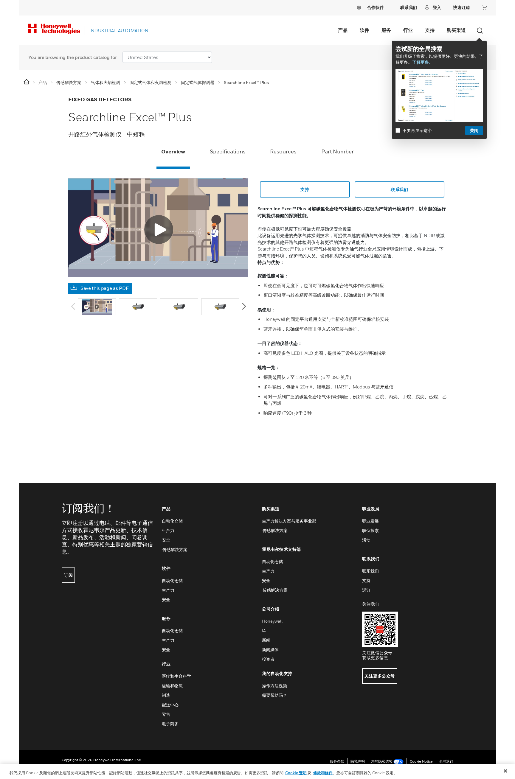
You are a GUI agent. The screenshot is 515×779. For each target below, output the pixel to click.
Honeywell (272, 620)
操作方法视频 (274, 685)
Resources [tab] (283, 151)
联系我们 (399, 189)
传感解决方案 (174, 549)
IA (264, 630)
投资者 (268, 659)
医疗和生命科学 (176, 676)
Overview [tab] (173, 151)
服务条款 (337, 761)
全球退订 (446, 761)
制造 (166, 695)
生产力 (168, 530)
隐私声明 (357, 761)
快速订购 (461, 7)
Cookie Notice (421, 761)
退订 (366, 590)
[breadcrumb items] (27, 82)
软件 (364, 30)
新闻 (266, 640)
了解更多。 (422, 62)
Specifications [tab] (228, 151)
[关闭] (505, 771)
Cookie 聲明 (296, 772)
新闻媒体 (270, 649)
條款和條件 (323, 772)
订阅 (68, 575)
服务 (386, 30)
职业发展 (370, 520)
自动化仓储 (172, 520)
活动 (366, 539)
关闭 (474, 130)
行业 (408, 30)
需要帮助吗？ (274, 695)
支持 (430, 30)
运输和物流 (172, 685)
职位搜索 (370, 530)
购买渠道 (456, 30)
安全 (166, 539)
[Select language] (358, 7)
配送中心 (170, 704)
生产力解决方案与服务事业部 (289, 520)
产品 (343, 30)
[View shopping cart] (484, 7)
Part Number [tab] (337, 151)
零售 (166, 714)
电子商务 (170, 723)
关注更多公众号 (379, 675)
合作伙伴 (375, 7)
